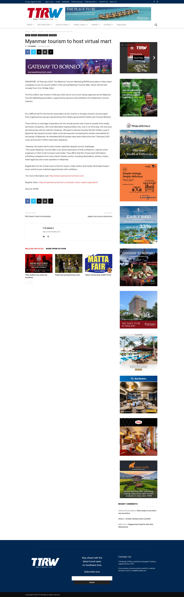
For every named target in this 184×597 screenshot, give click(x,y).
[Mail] (45, 236)
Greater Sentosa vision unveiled (138, 519)
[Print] (44, 51)
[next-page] (30, 282)
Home (27, 31)
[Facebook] (153, 1)
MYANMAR (53, 35)
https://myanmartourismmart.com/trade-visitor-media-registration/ (68, 182)
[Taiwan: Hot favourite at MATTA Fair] (98, 263)
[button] (156, 25)
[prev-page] (26, 282)
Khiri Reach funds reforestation (38, 216)
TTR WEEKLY (31, 46)
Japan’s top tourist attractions (99, 216)
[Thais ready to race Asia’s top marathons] (38, 263)
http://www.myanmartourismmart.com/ (66, 176)
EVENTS (40, 31)
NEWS (34, 31)
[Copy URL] (50, 51)
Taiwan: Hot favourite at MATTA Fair (98, 275)
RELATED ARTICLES (34, 249)
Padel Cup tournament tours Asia (67, 275)
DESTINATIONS (43, 35)
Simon (120, 519)
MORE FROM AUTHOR (56, 249)
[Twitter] (157, 1)
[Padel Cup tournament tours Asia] (68, 263)
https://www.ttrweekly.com (51, 232)
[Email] (39, 51)
